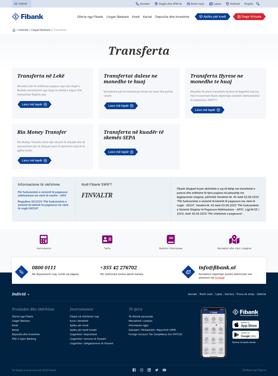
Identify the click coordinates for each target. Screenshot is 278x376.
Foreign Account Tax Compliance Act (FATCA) (155, 334)
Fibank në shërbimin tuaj (84, 316)
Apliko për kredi (214, 16)
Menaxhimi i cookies (140, 320)
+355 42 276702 (118, 267)
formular (220, 277)
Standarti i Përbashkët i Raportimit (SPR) (152, 329)
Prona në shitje (245, 294)
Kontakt (145, 3)
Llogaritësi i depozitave (83, 334)
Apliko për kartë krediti (83, 329)
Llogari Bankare (117, 17)
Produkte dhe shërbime (33, 309)
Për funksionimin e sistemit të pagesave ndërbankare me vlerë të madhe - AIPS (43, 193)
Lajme (217, 3)
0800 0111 (44, 267)
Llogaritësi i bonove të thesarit (88, 338)
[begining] (14, 30)
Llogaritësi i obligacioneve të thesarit (91, 343)
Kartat (147, 17)
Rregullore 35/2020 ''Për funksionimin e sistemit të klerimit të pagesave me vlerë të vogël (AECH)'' (43, 205)
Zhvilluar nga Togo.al (254, 369)
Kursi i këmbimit (79, 320)
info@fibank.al (217, 267)
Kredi (136, 17)
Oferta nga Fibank (90, 17)
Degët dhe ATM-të (170, 3)
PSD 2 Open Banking (24, 338)
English (249, 3)
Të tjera (135, 309)
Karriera (229, 294)
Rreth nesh (197, 3)
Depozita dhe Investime (172, 17)
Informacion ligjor (139, 325)
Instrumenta (81, 309)
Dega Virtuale (251, 16)
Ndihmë (235, 3)
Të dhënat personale (141, 316)
